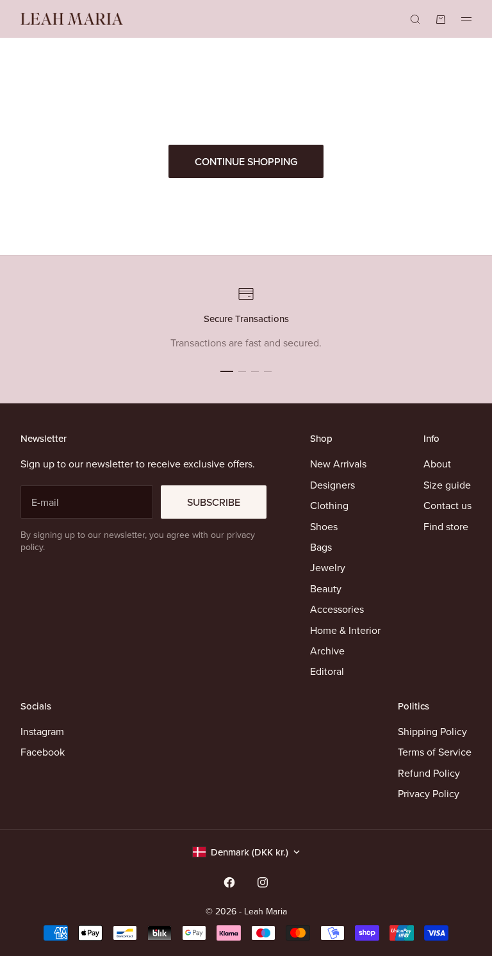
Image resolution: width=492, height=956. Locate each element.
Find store (445, 526)
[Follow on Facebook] (229, 882)
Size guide (447, 485)
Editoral (327, 671)
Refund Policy (429, 773)
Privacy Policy (428, 793)
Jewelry (327, 567)
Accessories (337, 609)
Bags (321, 547)
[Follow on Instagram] (262, 882)
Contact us (447, 505)
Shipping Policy (432, 731)
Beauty (325, 588)
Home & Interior (345, 630)
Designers (332, 485)
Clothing (329, 505)
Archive (327, 651)
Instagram (42, 731)
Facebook (42, 752)
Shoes (324, 526)
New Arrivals (338, 464)
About (437, 464)
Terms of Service (435, 752)
